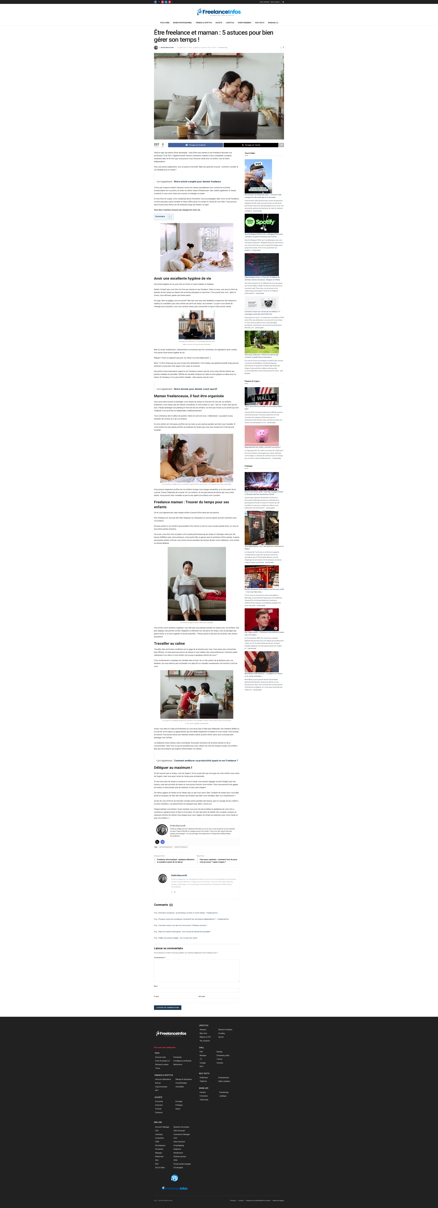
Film (201, 1052)
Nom (156, 986)
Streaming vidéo (222, 1055)
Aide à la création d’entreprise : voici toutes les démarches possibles (184, 932)
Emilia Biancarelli (167, 47)
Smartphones (223, 1078)
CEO (157, 1131)
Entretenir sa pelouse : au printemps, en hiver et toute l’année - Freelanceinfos (188, 913)
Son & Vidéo (160, 1167)
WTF (201, 1066)
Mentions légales (278, 1200)
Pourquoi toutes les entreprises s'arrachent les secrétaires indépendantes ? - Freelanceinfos (193, 919)
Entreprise (177, 1057)
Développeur (160, 1145)
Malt (200, 804)
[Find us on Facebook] (155, 2)
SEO (157, 1164)
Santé (177, 1109)
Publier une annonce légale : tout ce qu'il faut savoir (177, 938)
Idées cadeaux (224, 1081)
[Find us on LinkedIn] (166, 2)
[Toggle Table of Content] (168, 217)
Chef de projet (179, 1131)
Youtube (219, 1063)
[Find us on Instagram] (162, 2)
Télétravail (204, 1100)
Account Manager (162, 1127)
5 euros (205, 804)
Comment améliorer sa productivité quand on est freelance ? (206, 760)
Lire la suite (257, 211)
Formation (159, 1149)
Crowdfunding (181, 1083)
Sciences (159, 1112)
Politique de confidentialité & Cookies (258, 1200)
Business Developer (181, 1127)
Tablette (203, 1081)
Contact (241, 1200)
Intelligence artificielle (182, 1061)
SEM (175, 1160)
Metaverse (177, 1064)
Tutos (157, 1068)
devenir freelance (181, 847)
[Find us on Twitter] (159, 2)
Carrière (203, 1092)
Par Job (158, 1122)
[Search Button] (283, 2)
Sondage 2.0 (273, 23)
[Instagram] (162, 842)
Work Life (203, 1088)
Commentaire (160, 957)
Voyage (203, 1063)
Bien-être (203, 1033)
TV (201, 1059)
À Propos (233, 1200)
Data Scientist (179, 1142)
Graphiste (177, 1149)
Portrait (158, 1109)
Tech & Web (164, 23)
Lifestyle (230, 23)
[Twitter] (157, 842)
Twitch (219, 1059)
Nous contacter (264, 2)
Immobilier (180, 1087)
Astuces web (160, 1057)
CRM (157, 1142)
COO (175, 1138)
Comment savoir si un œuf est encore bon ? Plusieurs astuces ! (182, 925)
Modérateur (178, 1153)
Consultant (159, 1138)
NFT (157, 1090)
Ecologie (178, 1101)
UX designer (178, 1167)
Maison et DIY (205, 1037)
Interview (159, 1105)
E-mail (156, 996)
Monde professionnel (182, 23)
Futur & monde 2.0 (162, 1061)
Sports (221, 1037)
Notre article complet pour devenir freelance (197, 181)
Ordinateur (204, 1078)
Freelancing (223, 47)
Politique (179, 1105)
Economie (159, 1101)
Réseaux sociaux (161, 1064)
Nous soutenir (275, 2)
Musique (203, 1055)
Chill (201, 1048)
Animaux (203, 1029)
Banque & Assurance (184, 1079)
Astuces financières (163, 1079)
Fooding (221, 1033)
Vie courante (205, 1041)
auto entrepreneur (165, 847)
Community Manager (181, 1134)
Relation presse (179, 1156)
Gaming (219, 1052)
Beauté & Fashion (225, 1029)
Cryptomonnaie (161, 1087)
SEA (156, 1160)
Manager (158, 1153)
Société (218, 23)
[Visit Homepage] (219, 12)
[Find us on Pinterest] (169, 2)
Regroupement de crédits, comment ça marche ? (263, 447)
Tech (157, 1053)
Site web (201, 996)
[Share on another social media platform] (281, 145)
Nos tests (259, 23)
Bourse (158, 1083)
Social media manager (182, 1164)
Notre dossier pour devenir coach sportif (195, 389)
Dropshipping (178, 1145)
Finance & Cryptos (204, 23)
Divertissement (245, 23)
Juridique (222, 1096)
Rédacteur (159, 1156)
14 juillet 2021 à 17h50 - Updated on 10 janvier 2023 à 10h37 (196, 47)
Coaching (158, 1134)
